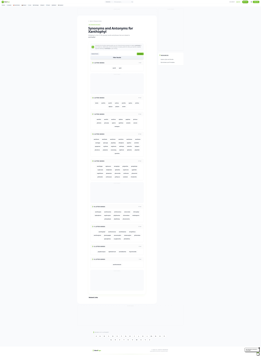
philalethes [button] (127, 239)
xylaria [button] (114, 123)
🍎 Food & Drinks (16, 5)
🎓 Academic (60, 5)
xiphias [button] (121, 119)
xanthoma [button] (129, 139)
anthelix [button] (136, 143)
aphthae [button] (121, 123)
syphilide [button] (134, 170)
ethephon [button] (121, 143)
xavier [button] (124, 106)
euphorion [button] (126, 170)
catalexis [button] (125, 177)
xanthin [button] (99, 119)
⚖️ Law (29, 5)
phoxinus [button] (97, 150)
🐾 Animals (9, 5)
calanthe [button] (129, 146)
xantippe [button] (97, 143)
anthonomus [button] (117, 212)
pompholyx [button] (134, 166)
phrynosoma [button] (126, 219)
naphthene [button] (100, 173)
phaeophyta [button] (107, 219)
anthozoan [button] (109, 177)
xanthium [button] (112, 139)
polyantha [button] (125, 166)
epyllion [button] (129, 143)
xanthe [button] (124, 103)
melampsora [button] (135, 215)
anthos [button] (137, 103)
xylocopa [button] (105, 143)
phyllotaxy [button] (117, 219)
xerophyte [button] (116, 166)
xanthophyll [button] (102, 232)
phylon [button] (117, 106)
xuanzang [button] (113, 150)
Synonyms (140, 53)
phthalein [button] (100, 177)
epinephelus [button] (107, 239)
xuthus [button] (117, 103)
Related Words (95, 53)
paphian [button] (128, 119)
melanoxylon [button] (127, 235)
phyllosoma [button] (117, 215)
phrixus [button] (135, 119)
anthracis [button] (126, 173)
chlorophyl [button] (136, 212)
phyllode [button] (137, 150)
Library (233, 1)
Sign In (256, 1)
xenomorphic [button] (117, 235)
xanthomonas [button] (112, 232)
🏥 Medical (54, 5)
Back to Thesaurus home (95, 21)
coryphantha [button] (117, 239)
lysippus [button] (137, 146)
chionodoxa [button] (126, 215)
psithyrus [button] (117, 177)
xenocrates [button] (127, 212)
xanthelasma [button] (122, 232)
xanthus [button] (113, 119)
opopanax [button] (97, 146)
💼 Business (24, 5)
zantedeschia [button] (122, 251)
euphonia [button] (113, 146)
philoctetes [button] (137, 235)
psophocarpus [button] (101, 251)
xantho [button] (103, 103)
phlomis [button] (99, 123)
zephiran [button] (121, 150)
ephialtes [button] (117, 170)
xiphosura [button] (108, 166)
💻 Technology (35, 5)
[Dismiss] (258, 349)
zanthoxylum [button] (97, 235)
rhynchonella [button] (132, 251)
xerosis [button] (135, 123)
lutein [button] (96, 103)
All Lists (3, 5)
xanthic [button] (106, 119)
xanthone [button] (96, 139)
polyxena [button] (105, 150)
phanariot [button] (134, 173)
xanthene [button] (137, 139)
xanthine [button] (120, 139)
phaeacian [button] (109, 173)
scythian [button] (105, 146)
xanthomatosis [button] (117, 264)
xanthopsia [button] (98, 212)
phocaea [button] (106, 123)
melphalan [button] (109, 170)
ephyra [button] (110, 106)
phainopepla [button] (107, 235)
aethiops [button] (121, 146)
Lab (239, 1)
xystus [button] (130, 103)
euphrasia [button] (100, 170)
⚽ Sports (42, 5)
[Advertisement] (117, 11)
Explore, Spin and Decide (167, 59)
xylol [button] (120, 68)
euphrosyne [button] (107, 215)
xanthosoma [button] (107, 212)
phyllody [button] (113, 143)
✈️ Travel (48, 5)
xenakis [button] (128, 123)
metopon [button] (117, 126)
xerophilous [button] (132, 232)
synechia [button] (117, 153)
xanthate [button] (104, 139)
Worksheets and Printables (168, 62)
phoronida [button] (117, 173)
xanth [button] (114, 68)
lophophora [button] (98, 215)
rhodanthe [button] (134, 177)
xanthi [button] (110, 103)
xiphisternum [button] (112, 251)
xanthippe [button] (99, 166)
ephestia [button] (129, 150)
